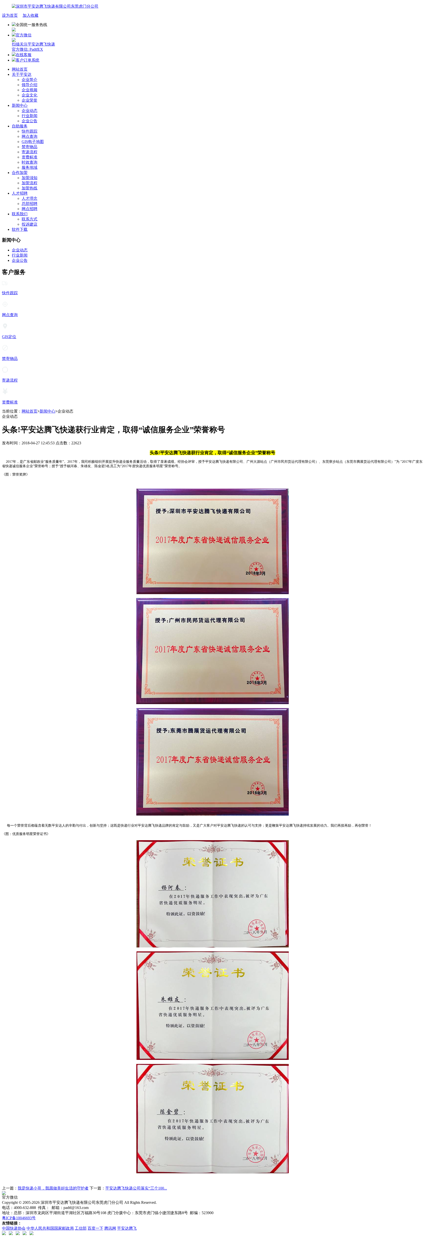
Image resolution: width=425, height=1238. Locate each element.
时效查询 (29, 162)
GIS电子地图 (33, 141)
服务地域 (29, 167)
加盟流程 (29, 183)
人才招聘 (20, 193)
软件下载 (20, 229)
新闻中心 (20, 105)
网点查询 (29, 136)
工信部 (81, 1228)
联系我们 (20, 214)
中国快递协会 (14, 1228)
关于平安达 (21, 74)
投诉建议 (29, 224)
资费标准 (29, 157)
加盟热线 (29, 188)
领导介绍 (29, 85)
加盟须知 (29, 178)
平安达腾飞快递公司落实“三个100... (136, 1188)
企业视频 (29, 90)
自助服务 (20, 126)
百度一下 (95, 1228)
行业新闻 (29, 116)
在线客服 (23, 55)
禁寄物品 (29, 147)
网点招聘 (29, 209)
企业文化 (29, 95)
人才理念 (29, 198)
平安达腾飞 (127, 1228)
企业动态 (29, 110)
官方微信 (33, 42)
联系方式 (29, 219)
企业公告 (29, 121)
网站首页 (20, 69)
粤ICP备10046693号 (19, 1218)
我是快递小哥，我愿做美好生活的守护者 (53, 1188)
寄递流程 (29, 152)
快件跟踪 (29, 131)
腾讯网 (110, 1228)
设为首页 (10, 15)
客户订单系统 (27, 60)
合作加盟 (20, 172)
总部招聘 (29, 203)
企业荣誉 (29, 100)
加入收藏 (30, 15)
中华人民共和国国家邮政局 (50, 1228)
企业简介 (29, 79)
